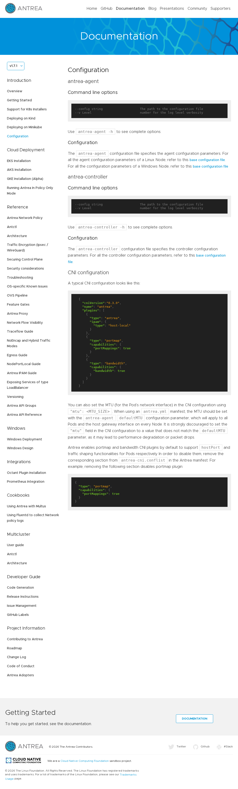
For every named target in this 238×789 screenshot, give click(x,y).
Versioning (15, 397)
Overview (14, 91)
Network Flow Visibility (25, 322)
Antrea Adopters (20, 675)
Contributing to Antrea (25, 639)
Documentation (130, 8)
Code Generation (20, 587)
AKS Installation (19, 170)
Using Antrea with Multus (26, 506)
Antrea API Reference (24, 414)
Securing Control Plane (25, 259)
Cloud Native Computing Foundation (84, 760)
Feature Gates (18, 304)
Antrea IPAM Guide (22, 373)
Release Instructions (23, 596)
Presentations (172, 8)
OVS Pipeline (17, 295)
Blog (152, 8)
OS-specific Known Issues (27, 286)
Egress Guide (17, 355)
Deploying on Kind (21, 118)
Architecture (17, 236)
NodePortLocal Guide (24, 364)
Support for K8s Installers (27, 109)
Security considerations (25, 268)
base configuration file (207, 160)
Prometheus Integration (25, 481)
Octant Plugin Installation (26, 473)
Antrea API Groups (21, 405)
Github (205, 746)
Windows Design (20, 448)
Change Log (16, 657)
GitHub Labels (18, 615)
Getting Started (19, 100)
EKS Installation (19, 161)
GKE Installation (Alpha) (25, 179)
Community (197, 8)
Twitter (181, 746)
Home (92, 8)
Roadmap (14, 648)
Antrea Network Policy (25, 218)
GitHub (106, 8)
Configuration (17, 136)
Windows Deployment (24, 439)
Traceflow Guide (20, 331)
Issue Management (21, 605)
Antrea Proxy (17, 313)
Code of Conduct (20, 666)
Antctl (12, 227)
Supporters (221, 8)
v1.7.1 (13, 66)
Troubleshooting (20, 277)
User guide (15, 545)
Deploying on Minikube (24, 127)
